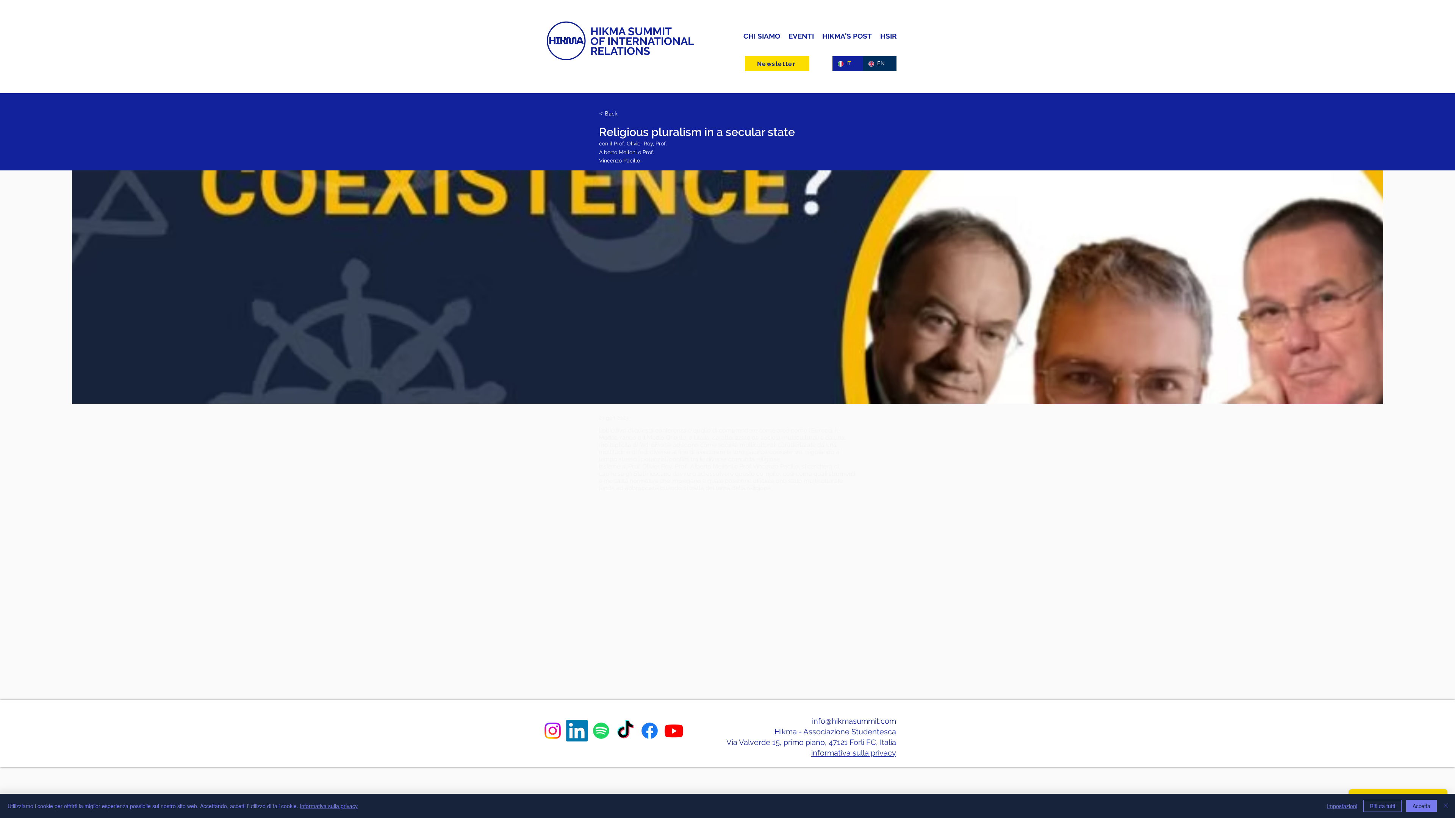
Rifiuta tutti (1382, 806)
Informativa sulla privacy (329, 806)
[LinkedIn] (577, 731)
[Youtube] (674, 731)
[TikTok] (625, 731)
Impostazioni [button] (1342, 806)
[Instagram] (552, 731)
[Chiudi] (1445, 806)
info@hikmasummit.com (854, 721)
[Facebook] (649, 731)
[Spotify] (601, 731)
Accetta (1421, 806)
